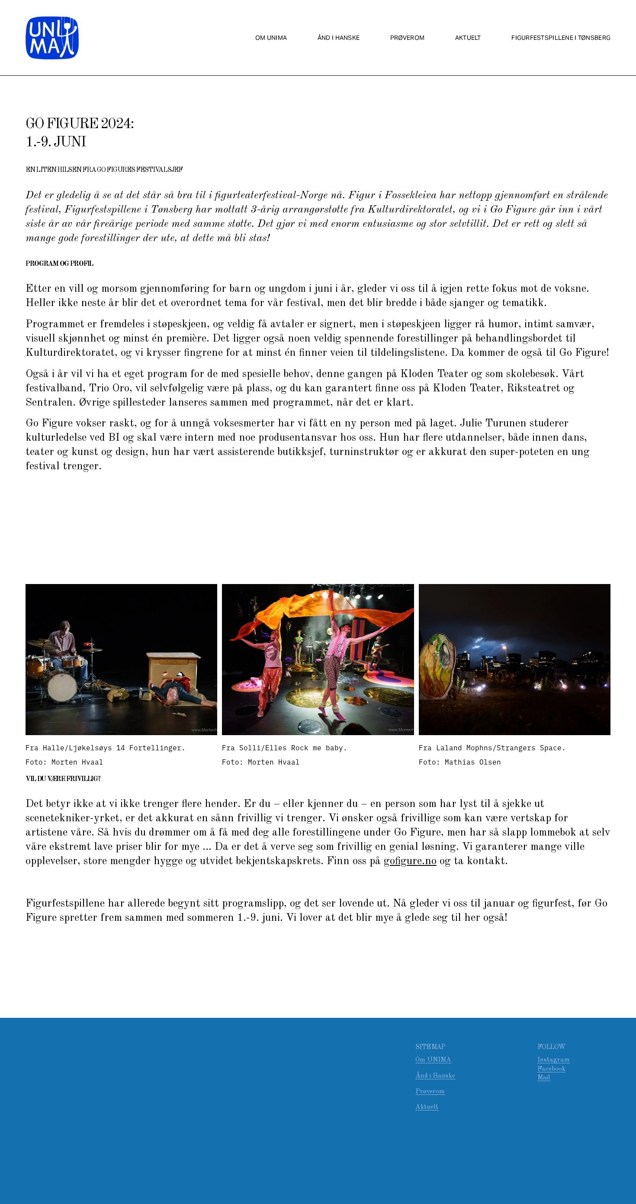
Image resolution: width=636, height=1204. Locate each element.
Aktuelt (468, 38)
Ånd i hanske (339, 38)
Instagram (553, 1059)
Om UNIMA (271, 38)
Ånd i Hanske (435, 1075)
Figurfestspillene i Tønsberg (560, 38)
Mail (543, 1077)
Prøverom (407, 38)
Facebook (551, 1068)
